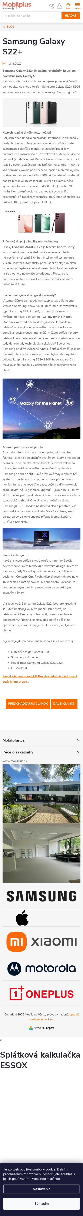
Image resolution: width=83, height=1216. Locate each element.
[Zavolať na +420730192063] (51, 6)
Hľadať (70, 16)
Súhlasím (41, 1203)
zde (57, 1178)
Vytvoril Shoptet (44, 1028)
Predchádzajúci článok (28, 704)
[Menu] (77, 5)
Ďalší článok (64, 704)
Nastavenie (41, 1189)
